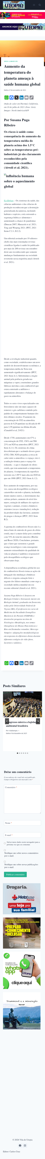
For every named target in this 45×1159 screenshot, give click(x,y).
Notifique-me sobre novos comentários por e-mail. (21, 854)
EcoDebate (9, 200)
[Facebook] (20, 1145)
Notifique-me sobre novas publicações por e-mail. (21, 866)
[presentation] (22, 704)
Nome (8, 823)
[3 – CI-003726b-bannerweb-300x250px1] (21, 933)
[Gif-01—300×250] (21, 898)
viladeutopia (13, 730)
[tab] (17, 753)
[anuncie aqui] (22, 29)
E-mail (9, 835)
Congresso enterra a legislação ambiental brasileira (22, 724)
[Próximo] (38, 721)
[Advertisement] (22, 290)
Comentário (11, 787)
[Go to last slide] (7, 721)
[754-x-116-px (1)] (22, 18)
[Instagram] (25, 1145)
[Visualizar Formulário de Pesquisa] (40, 5)
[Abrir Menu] (34, 5)
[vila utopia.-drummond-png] (21, 1010)
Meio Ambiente (11, 61)
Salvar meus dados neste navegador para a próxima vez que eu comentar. (23, 843)
